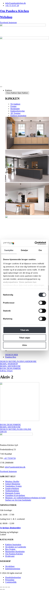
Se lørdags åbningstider (10, 528)
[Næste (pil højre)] (4, 589)
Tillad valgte (24, 337)
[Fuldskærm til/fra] (4, 587)
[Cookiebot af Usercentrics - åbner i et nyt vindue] (35, 243)
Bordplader (15, 109)
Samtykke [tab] (8, 250)
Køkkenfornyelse (17, 111)
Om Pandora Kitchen (14, 11)
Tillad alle (24, 330)
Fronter (13, 106)
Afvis (24, 345)
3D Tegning (15, 113)
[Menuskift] (1, 86)
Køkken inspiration (18, 116)
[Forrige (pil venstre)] (1, 589)
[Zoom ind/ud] (1, 587)
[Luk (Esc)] (9, 587)
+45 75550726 (10, 458)
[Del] (6, 587)
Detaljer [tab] (24, 250)
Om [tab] (40, 250)
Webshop (6, 17)
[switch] (42, 303)
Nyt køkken (15, 104)
